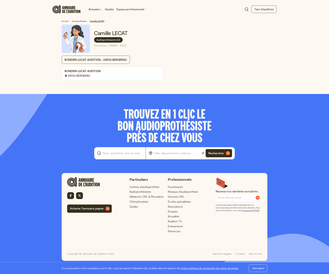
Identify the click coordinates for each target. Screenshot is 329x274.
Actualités (173, 216)
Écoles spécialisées (179, 201)
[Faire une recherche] (247, 9)
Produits (173, 211)
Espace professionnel (130, 9)
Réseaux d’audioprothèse (183, 191)
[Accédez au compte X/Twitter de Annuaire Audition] (79, 195)
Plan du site (255, 253)
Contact (240, 253)
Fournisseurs (175, 187)
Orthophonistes (139, 201)
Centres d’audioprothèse (144, 187)
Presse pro (174, 231)
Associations (175, 206)
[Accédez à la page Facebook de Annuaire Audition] (70, 195)
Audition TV (175, 221)
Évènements (175, 226)
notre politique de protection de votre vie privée (209, 268)
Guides (109, 9)
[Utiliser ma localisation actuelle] (202, 153)
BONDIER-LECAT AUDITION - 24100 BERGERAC (96, 59)
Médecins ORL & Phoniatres (147, 196)
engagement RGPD (250, 210)
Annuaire (94, 9)
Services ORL (176, 196)
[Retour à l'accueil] (89, 182)
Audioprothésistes (140, 191)
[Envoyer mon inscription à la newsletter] (258, 198)
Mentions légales (222, 253)
